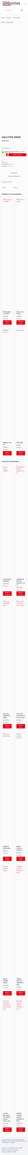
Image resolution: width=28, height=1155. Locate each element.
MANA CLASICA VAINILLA (19, 848)
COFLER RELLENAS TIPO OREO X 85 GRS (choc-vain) (7, 1117)
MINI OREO (19, 442)
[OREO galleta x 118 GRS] (7, 254)
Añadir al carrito (17, 154)
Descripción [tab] (14, 173)
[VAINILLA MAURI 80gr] (7, 788)
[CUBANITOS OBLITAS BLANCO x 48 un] (20, 521)
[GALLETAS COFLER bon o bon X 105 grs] (20, 655)
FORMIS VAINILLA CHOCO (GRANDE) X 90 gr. (20, 1117)
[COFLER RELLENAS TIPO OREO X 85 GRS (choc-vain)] (7, 1055)
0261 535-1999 (11, 1152)
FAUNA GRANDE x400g (5, 980)
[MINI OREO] (20, 384)
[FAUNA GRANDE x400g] (7, 921)
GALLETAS (11, 164)
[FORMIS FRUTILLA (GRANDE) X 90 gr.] (20, 921)
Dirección (4, 1148)
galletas (10, 166)
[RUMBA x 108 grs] (7, 384)
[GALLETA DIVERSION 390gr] (7, 655)
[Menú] (25, 3)
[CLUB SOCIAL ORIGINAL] (7, 521)
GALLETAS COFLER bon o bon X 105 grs (20, 715)
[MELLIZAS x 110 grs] (20, 254)
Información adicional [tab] (14, 176)
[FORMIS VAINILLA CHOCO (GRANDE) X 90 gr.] (20, 1055)
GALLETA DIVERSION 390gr (6, 715)
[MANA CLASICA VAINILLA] (20, 788)
